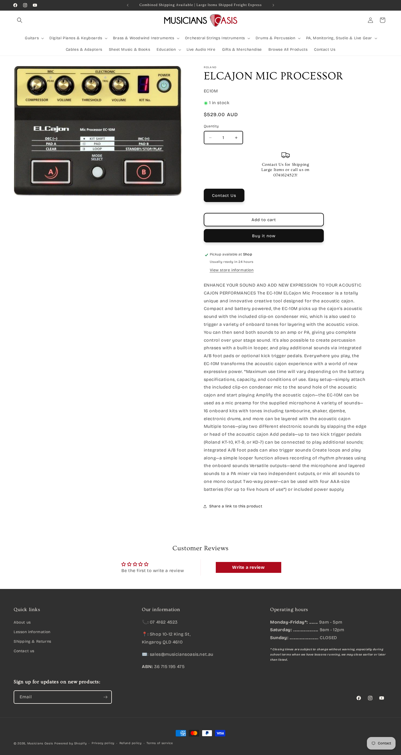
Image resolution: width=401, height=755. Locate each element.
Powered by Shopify (70, 743)
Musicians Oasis (40, 743)
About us (22, 622)
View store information (232, 270)
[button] (20, 20)
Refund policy (130, 743)
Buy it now (264, 235)
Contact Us (224, 195)
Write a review (248, 567)
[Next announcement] (273, 5)
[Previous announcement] (128, 5)
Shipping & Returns (32, 641)
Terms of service (159, 743)
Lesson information (32, 631)
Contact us (24, 651)
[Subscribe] (105, 697)
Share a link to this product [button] (235, 506)
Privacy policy (103, 743)
